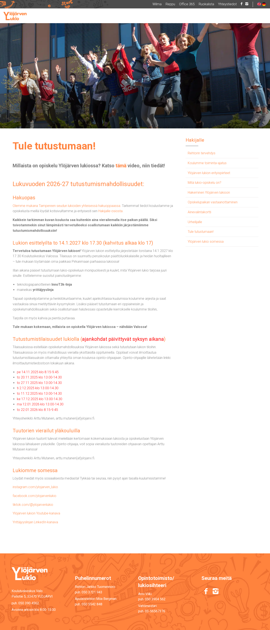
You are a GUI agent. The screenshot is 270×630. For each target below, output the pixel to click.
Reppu (170, 4)
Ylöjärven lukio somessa (206, 242)
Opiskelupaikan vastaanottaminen (213, 202)
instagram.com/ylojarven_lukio (35, 487)
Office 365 (187, 4)
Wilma (157, 4)
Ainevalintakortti (199, 212)
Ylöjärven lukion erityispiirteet (209, 173)
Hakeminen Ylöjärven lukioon (209, 192)
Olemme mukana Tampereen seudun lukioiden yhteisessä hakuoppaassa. (67, 206)
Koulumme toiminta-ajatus (207, 163)
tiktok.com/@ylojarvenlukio (33, 505)
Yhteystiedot (227, 4)
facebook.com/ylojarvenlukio (34, 496)
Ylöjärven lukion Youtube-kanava (36, 513)
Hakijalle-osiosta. (110, 211)
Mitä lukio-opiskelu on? (204, 183)
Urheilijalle (195, 222)
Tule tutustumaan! (200, 232)
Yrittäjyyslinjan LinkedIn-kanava (35, 522)
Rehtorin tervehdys (201, 153)
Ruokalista (206, 4)
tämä (121, 166)
